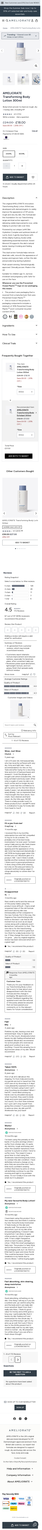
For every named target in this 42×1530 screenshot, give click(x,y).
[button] (35, 1524)
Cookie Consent (20, 1458)
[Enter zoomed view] (36, 66)
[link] (32, 20)
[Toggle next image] (38, 50)
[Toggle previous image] (2, 50)
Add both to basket (19, 456)
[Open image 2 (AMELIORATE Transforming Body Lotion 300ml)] (23, 79)
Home (5, 28)
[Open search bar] (7, 20)
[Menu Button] (2, 20)
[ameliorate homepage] (20, 20)
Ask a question (23, 117)
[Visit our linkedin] (26, 1418)
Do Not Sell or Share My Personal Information (20, 1462)
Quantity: (8, 160)
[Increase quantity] (22, 166)
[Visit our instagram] (20, 1418)
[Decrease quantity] (6, 166)
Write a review (9, 117)
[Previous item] (4, 513)
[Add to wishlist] (33, 177)
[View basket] (36, 20)
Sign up (20, 1407)
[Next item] (36, 513)
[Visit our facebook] (14, 1418)
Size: (5, 148)
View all (34, 131)
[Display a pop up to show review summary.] (22, 531)
